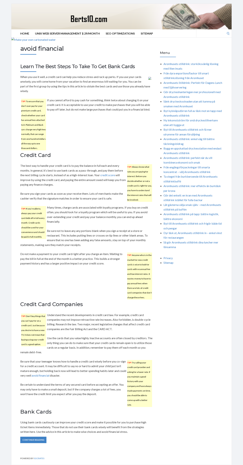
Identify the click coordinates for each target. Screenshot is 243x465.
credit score (107, 175)
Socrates (39, 458)
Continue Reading (33, 439)
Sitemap (147, 33)
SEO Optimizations (120, 33)
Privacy (168, 258)
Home (24, 33)
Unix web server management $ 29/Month (67, 33)
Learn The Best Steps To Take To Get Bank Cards (77, 66)
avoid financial (40, 375)
